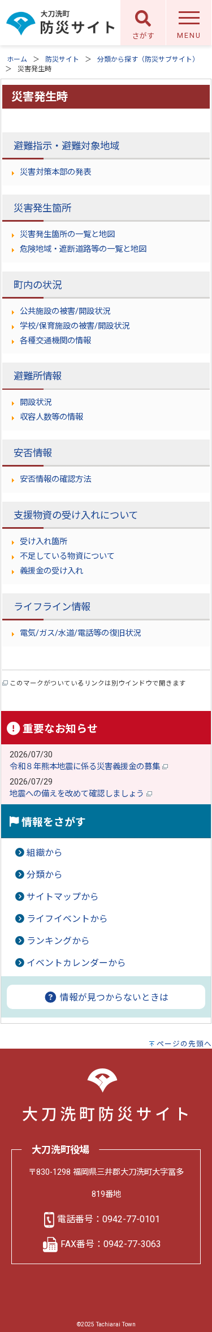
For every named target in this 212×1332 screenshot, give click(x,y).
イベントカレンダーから (76, 963)
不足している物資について (67, 556)
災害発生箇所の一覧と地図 (67, 234)
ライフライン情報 (52, 607)
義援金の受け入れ (51, 571)
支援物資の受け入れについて (76, 515)
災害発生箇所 (42, 208)
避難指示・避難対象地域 (66, 146)
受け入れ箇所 (43, 541)
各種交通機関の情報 (55, 341)
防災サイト (62, 59)
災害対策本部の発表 (55, 172)
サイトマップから (63, 896)
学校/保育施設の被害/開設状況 (74, 326)
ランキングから (58, 941)
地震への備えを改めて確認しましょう (78, 794)
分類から (45, 874)
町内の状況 (38, 285)
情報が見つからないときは (113, 997)
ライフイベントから (67, 918)
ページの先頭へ (184, 1044)
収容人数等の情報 (51, 417)
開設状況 (35, 402)
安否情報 (33, 453)
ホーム (17, 59)
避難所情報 (38, 376)
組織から (45, 852)
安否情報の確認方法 (55, 479)
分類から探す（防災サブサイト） (148, 59)
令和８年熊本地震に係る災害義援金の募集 (86, 766)
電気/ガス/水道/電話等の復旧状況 (80, 633)
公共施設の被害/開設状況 (65, 311)
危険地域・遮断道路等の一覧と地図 (83, 249)
